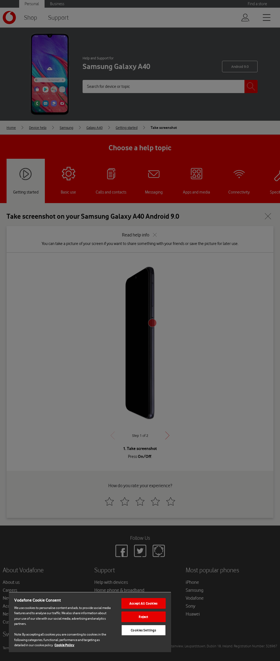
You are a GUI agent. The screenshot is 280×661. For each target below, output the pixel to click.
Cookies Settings (143, 630)
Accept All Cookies (143, 603)
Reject (143, 617)
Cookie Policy (64, 645)
